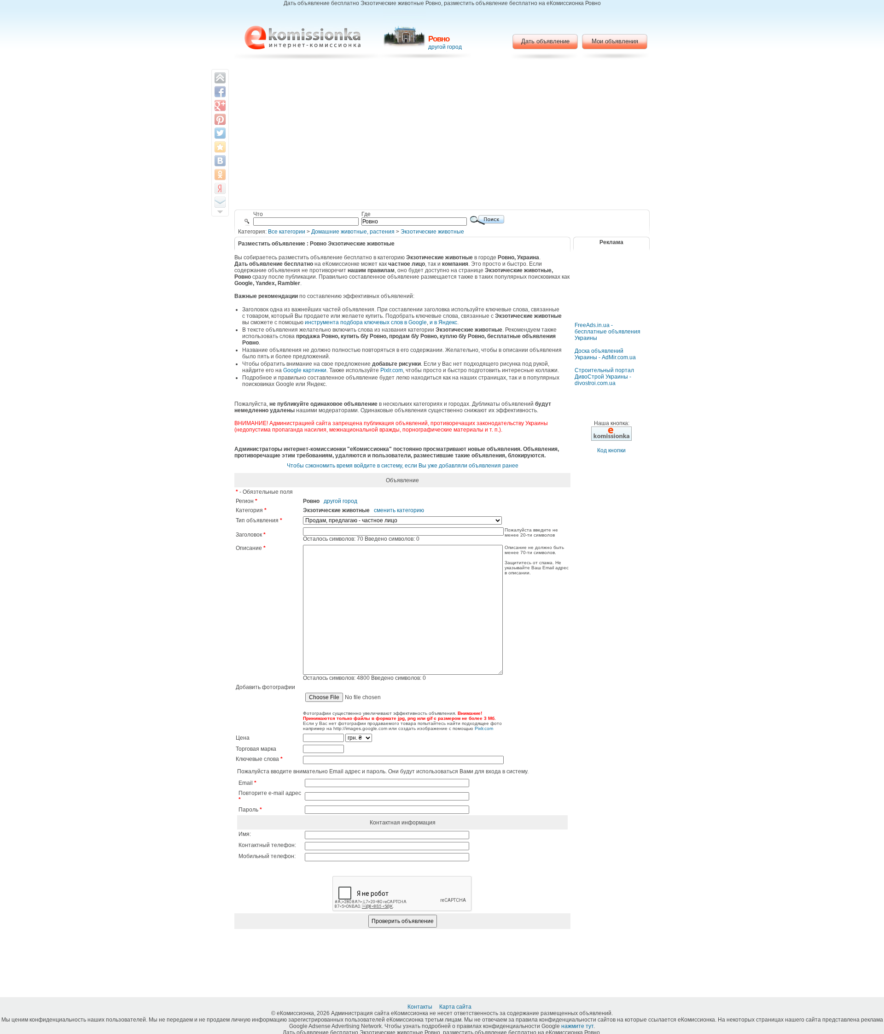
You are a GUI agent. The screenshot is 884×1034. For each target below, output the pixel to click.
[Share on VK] (220, 160)
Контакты (420, 1007)
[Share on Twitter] (220, 133)
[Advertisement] (442, 135)
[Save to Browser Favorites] (220, 146)
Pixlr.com (391, 370)
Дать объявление (545, 41)
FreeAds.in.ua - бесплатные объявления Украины (607, 331)
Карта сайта (456, 1007)
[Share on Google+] (220, 105)
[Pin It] (220, 119)
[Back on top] (220, 77)
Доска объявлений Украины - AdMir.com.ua (605, 354)
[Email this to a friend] (220, 202)
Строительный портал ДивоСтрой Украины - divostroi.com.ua (604, 376)
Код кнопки (611, 450)
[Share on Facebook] (220, 91)
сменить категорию (399, 510)
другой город (445, 47)
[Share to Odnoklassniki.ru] (220, 174)
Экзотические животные (432, 231)
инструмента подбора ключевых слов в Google (366, 322)
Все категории (286, 231)
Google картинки (304, 370)
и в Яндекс (443, 322)
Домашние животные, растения (353, 231)
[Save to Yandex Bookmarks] (220, 188)
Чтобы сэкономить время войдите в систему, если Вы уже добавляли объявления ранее (402, 465)
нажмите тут (577, 1026)
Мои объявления (615, 41)
